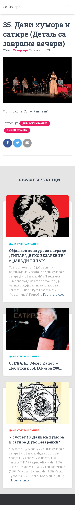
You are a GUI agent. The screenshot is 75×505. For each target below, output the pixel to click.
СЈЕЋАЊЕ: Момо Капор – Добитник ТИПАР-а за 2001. (35, 366)
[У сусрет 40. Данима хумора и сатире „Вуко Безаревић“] (37, 402)
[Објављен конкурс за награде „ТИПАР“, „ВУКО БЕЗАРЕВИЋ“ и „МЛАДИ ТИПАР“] (37, 216)
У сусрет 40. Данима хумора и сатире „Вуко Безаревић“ (36, 439)
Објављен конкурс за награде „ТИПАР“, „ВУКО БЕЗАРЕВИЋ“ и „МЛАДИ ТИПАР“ (37, 255)
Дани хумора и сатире (34, 123)
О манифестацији (17, 130)
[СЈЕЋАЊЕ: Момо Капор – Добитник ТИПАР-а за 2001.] (37, 328)
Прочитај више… (53, 294)
